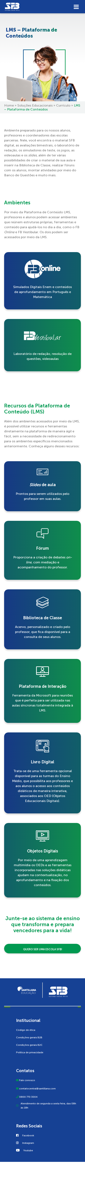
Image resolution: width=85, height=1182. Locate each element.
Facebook (28, 1135)
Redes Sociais (29, 1125)
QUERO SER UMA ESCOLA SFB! (42, 949)
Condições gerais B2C (29, 1044)
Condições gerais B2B (29, 1037)
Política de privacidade (29, 1052)
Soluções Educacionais (35, 105)
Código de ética (25, 1029)
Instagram (28, 1142)
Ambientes (17, 203)
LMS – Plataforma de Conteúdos (31, 33)
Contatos (25, 1070)
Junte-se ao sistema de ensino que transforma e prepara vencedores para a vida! (42, 924)
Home (9, 105)
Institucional (28, 1020)
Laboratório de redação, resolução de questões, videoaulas (42, 356)
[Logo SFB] (42, 7)
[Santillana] (27, 990)
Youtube (28, 1150)
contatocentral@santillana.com (37, 1088)
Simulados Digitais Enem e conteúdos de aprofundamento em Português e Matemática (42, 292)
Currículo (63, 105)
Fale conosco (27, 1080)
